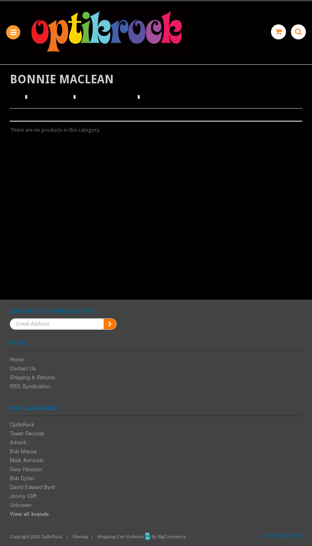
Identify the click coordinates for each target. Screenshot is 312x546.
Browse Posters (51, 97)
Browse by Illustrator (107, 97)
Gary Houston (26, 469)
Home (16, 97)
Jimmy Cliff (23, 496)
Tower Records (27, 433)
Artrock (18, 442)
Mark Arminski (27, 460)
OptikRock (22, 424)
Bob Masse (23, 451)
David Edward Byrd (32, 487)
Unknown (20, 505)
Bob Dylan (22, 478)
